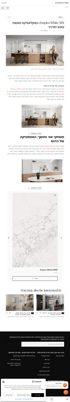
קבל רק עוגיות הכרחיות (23, 395)
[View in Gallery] (42, 116)
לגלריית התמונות (36, 133)
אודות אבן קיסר (60, 356)
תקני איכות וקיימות (44, 371)
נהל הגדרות (9, 395)
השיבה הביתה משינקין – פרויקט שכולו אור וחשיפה (51, 313)
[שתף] (2, 7)
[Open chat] (66, 392)
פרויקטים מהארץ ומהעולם (28, 356)
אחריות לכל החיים (15, 359)
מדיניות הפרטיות (18, 399)
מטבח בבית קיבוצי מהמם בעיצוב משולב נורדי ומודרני (22, 313)
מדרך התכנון (46, 367)
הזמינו (36, 278)
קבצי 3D (47, 359)
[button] (3, 382)
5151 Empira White (51, 146)
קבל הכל (37, 395)
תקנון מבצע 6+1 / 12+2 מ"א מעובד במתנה (13, 364)
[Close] (43, 383)
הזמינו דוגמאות (46, 356)
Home (67, 6)
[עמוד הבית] (61, 3)
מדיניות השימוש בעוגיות (28, 399)
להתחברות (4, 3)
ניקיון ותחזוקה (16, 356)
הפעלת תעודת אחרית (44, 375)
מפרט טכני (47, 363)
